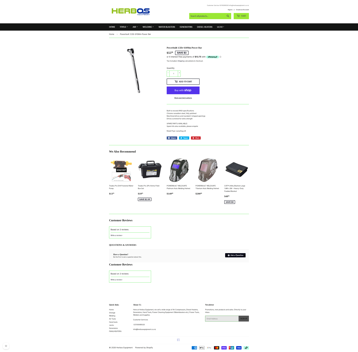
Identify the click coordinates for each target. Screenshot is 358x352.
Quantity (171, 68)
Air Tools (112, 319)
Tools (123, 27)
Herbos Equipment (124, 347)
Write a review (116, 235)
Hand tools (113, 322)
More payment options (183, 98)
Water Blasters (167, 27)
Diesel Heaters (204, 27)
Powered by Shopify (144, 347)
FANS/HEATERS (115, 331)
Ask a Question (236, 255)
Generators (186, 27)
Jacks (111, 325)
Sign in (230, 9)
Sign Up (243, 319)
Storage (112, 313)
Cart (243, 16)
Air (134, 27)
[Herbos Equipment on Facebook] (178, 340)
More (220, 27)
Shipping (180, 61)
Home (112, 27)
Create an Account (242, 9)
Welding (147, 27)
